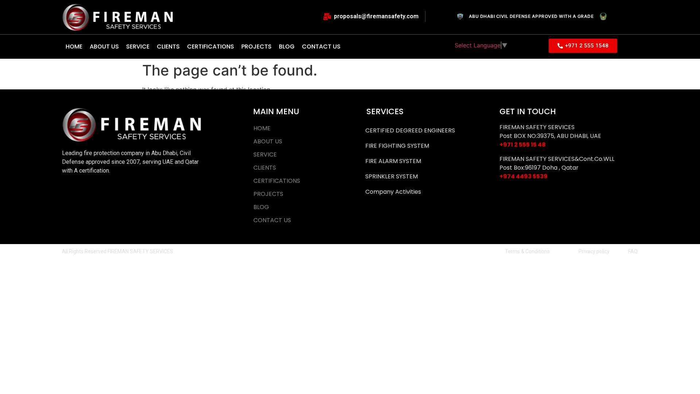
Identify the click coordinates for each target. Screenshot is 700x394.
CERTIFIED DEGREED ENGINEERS (410, 130)
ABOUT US (104, 46)
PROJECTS (256, 46)
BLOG (287, 46)
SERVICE (137, 46)
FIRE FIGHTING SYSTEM (397, 146)
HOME (74, 46)
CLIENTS (168, 46)
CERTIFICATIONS (210, 46)
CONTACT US (321, 46)
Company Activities (393, 192)
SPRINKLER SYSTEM (391, 176)
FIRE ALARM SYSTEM (393, 161)
